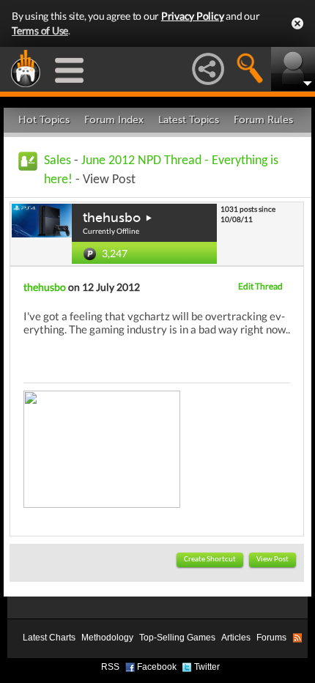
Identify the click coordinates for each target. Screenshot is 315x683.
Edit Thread (260, 286)
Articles (236, 637)
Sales (57, 161)
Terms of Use (40, 30)
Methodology (107, 637)
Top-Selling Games (177, 637)
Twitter (207, 667)
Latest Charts (49, 637)
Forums (271, 637)
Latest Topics (188, 120)
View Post (272, 559)
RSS (110, 667)
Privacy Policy (192, 16)
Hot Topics (44, 120)
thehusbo (112, 217)
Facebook (157, 667)
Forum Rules (263, 120)
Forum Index (114, 120)
